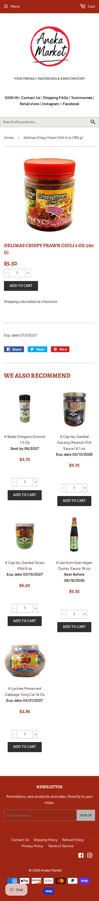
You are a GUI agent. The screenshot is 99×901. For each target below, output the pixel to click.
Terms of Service (60, 846)
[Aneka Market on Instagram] (89, 856)
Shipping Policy (46, 840)
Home (8, 138)
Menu (15, 6)
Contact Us (20, 840)
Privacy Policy (32, 846)
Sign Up (86, 815)
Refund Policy (73, 840)
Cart (91, 6)
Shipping (11, 301)
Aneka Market (51, 870)
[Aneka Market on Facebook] (81, 856)
